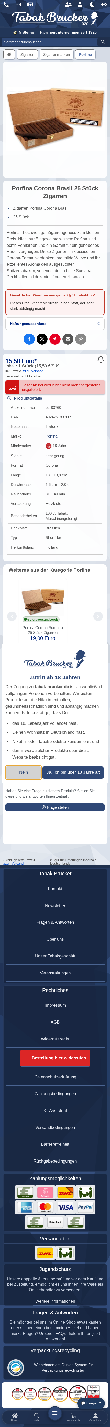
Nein (23, 772)
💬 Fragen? (91, 1403)
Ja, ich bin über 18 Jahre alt (73, 772)
